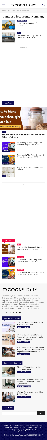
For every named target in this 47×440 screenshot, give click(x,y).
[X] (16, 312)
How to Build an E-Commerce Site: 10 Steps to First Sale (30, 323)
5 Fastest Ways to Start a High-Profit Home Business (29, 368)
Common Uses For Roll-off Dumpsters (27, 24)
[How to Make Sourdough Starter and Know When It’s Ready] (23, 118)
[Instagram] (7, 312)
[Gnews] (19, 312)
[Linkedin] (10, 312)
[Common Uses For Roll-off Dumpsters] (8, 25)
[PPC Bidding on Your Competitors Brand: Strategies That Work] (8, 147)
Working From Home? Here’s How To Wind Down (30, 393)
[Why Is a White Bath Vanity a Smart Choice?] (8, 172)
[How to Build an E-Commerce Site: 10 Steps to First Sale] (8, 327)
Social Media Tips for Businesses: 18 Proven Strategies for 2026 (30, 156)
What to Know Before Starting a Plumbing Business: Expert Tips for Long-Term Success (30, 337)
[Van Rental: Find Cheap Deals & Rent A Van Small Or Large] (8, 38)
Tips (4, 132)
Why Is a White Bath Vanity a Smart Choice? (30, 168)
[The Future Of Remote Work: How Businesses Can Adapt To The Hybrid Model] (8, 384)
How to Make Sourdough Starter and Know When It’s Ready (29, 248)
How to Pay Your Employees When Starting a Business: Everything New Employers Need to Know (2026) (30, 349)
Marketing (6, 150)
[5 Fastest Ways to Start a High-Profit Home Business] (8, 372)
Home (4, 10)
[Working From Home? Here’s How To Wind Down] (8, 397)
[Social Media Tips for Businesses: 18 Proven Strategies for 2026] (8, 160)
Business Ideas (22, 20)
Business (5, 163)
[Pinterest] (13, 312)
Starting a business (23, 327)
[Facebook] (3, 312)
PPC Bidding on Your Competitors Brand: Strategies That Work (30, 144)
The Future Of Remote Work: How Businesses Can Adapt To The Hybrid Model (30, 382)
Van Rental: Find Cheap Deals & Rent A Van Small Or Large (29, 37)
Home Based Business (24, 372)
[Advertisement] (23, 72)
